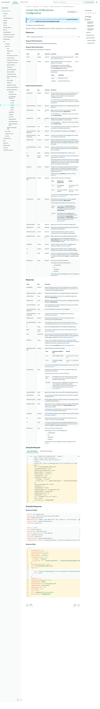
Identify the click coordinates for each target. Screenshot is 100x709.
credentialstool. (56, 150)
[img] (86, 13)
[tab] (32, 451)
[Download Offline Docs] (18, 699)
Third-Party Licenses (8, 150)
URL (63, 185)
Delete (12, 109)
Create (12, 105)
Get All (12, 102)
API (41, 6)
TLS (76, 250)
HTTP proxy (67, 139)
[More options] (76, 12)
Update (12, 107)
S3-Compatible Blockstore (68, 6)
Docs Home (28, 6)
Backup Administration (55, 6)
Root (8, 48)
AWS (52, 110)
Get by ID (13, 100)
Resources (46, 6)
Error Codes (7, 131)
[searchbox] (67, 2)
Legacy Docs (36, 6)
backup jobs (68, 155)
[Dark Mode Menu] (97, 2)
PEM (73, 131)
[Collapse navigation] (21, 700)
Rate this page (88, 10)
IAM (70, 213)
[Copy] (79, 37)
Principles (7, 43)
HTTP (68, 65)
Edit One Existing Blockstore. (68, 345)
